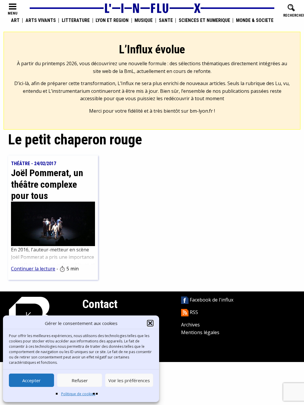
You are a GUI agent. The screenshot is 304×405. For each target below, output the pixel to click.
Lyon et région (112, 20)
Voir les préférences (129, 380)
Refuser (80, 380)
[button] (150, 323)
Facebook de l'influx (211, 299)
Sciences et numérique (204, 20)
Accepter (31, 380)
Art (15, 20)
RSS (193, 312)
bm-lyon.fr (201, 111)
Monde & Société (254, 20)
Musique (143, 20)
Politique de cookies (78, 393)
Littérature (76, 20)
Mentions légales (200, 332)
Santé (166, 20)
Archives (190, 324)
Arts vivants (41, 20)
